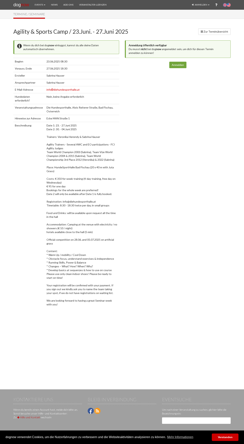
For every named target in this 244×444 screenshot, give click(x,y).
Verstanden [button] (225, 437)
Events (39, 4)
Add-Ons (68, 4)
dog (21, 4)
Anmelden (201, 4)
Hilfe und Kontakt (29, 417)
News (54, 4)
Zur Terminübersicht (215, 31)
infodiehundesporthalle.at (63, 89)
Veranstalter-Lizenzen (93, 4)
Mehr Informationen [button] (180, 437)
